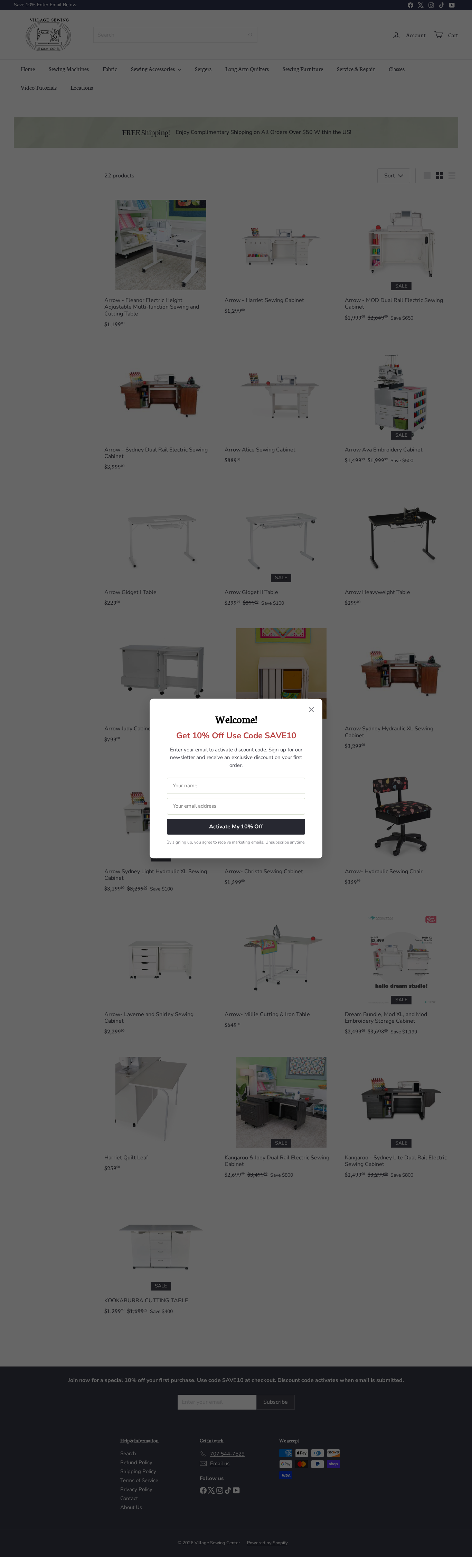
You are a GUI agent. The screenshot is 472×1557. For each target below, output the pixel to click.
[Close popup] (311, 710)
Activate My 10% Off (236, 826)
